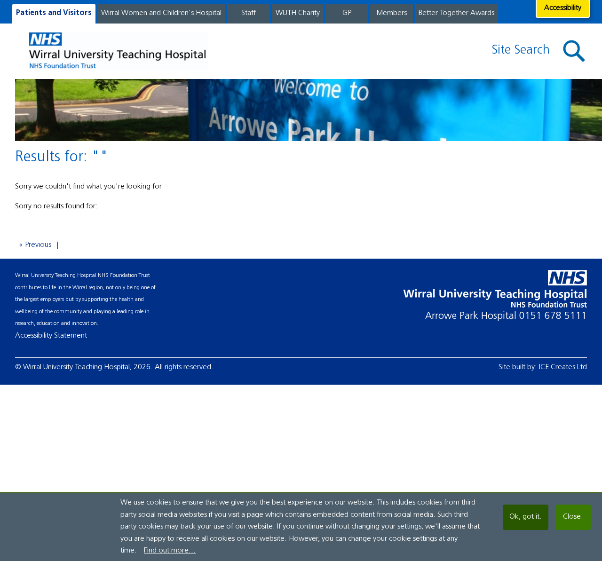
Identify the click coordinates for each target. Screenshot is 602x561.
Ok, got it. (525, 517)
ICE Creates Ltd (563, 367)
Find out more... (170, 550)
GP (346, 13)
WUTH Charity (298, 13)
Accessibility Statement (51, 336)
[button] (574, 51)
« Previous (35, 245)
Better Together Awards (456, 13)
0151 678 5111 (553, 316)
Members (391, 13)
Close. (573, 517)
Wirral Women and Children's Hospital (161, 13)
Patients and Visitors (54, 13)
